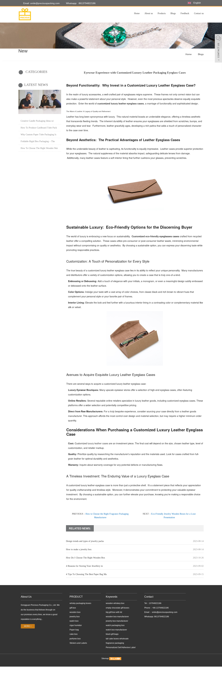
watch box (74, 621)
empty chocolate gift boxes (117, 608)
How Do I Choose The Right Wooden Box (85, 558)
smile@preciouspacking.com (164, 612)
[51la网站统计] (115, 658)
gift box (73, 608)
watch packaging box (115, 625)
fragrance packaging (115, 643)
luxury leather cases (98, 443)
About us (148, 13)
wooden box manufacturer (117, 616)
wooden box (75, 612)
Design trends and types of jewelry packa (85, 541)
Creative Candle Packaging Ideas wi (37, 121)
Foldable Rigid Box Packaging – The (38, 141)
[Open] (218, 48)
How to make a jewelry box (78, 549)
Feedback (185, 13)
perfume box (75, 639)
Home (137, 13)
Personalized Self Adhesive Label (121, 647)
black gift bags (112, 634)
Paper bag (74, 630)
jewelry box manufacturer (117, 621)
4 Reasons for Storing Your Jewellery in (84, 566)
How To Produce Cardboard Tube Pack (39, 127)
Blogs (173, 13)
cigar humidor (76, 625)
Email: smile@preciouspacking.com (41, 3)
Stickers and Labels (78, 643)
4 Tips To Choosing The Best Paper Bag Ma (86, 574)
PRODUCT (76, 596)
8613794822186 (87, 3)
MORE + (28, 626)
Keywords (111, 596)
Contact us (199, 13)
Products (162, 13)
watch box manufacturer (116, 630)
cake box (74, 634)
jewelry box (75, 616)
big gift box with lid (114, 612)
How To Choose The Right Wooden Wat (39, 148)
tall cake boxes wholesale (117, 639)
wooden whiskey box (115, 603)
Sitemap (105, 658)
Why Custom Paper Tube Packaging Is (38, 134)
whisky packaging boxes (80, 603)
